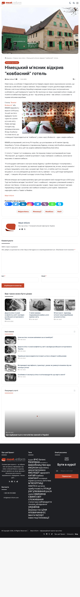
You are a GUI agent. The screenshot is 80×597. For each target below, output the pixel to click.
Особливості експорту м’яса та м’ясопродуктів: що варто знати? (41, 374)
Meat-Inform (10, 79)
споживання (36, 499)
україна (33, 507)
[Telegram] (37, 204)
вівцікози (33, 467)
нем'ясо (32, 485)
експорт (34, 472)
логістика (47, 480)
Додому (9, 58)
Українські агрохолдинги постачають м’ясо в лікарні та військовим (42, 356)
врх (49, 464)
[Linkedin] (23, 204)
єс (44, 512)
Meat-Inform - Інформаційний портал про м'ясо (46, 531)
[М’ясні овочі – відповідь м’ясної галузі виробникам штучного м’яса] (64, 305)
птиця (47, 488)
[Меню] (77, 3)
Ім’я (3, 276)
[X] (24, 229)
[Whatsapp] (52, 204)
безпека (34, 462)
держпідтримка (36, 470)
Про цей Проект (59, 534)
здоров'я (45, 472)
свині (32, 496)
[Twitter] (15, 204)
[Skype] (59, 204)
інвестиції (33, 517)
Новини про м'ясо (19, 58)
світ (60, 211)
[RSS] (9, 481)
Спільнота (70, 534)
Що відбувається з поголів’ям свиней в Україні (27, 435)
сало (30, 494)
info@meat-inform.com (11, 497)
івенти (31, 515)
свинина (40, 494)
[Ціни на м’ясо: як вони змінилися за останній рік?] (10, 340)
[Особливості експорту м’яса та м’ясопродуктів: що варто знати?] (10, 377)
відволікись (24, 211)
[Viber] (45, 204)
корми (31, 480)
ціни (44, 509)
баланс (42, 459)
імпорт (40, 514)
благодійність (44, 462)
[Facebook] (22, 229)
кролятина (38, 481)
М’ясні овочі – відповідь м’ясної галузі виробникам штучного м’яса (63, 315)
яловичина (35, 512)
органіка (41, 486)
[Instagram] (30, 204)
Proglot (30, 460)
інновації (37, 211)
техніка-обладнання (37, 504)
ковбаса (49, 211)
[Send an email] (16, 79)
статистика (33, 502)
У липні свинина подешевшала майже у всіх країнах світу (39, 315)
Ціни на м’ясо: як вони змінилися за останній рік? (35, 337)
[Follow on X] (15, 79)
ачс (36, 459)
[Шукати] (74, 3)
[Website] (19, 229)
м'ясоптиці (35, 483)
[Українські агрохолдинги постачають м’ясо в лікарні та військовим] (10, 359)
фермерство (34, 509)
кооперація (43, 478)
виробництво (37, 464)
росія (49, 491)
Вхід (76, 534)
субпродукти (45, 502)
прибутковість (35, 488)
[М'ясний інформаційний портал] (11, 2)
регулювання (36, 491)
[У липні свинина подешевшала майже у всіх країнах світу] (40, 305)
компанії (33, 477)
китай (32, 475)
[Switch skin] (70, 3)
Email (44, 276)
